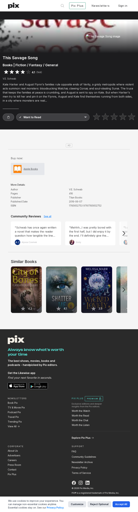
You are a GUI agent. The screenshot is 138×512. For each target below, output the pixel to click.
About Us (13, 450)
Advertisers (14, 455)
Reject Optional (99, 504)
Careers (12, 460)
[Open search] (62, 5)
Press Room (14, 464)
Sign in (122, 5)
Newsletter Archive (82, 462)
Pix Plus (12, 474)
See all (47, 216)
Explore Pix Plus (81, 437)
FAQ (74, 451)
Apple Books (31, 168)
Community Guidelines (84, 456)
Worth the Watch (81, 410)
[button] (8, 117)
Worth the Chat (80, 420)
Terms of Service (81, 472)
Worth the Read (80, 415)
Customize (77, 504)
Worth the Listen (81, 425)
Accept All (121, 504)
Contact (12, 469)
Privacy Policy (79, 467)
